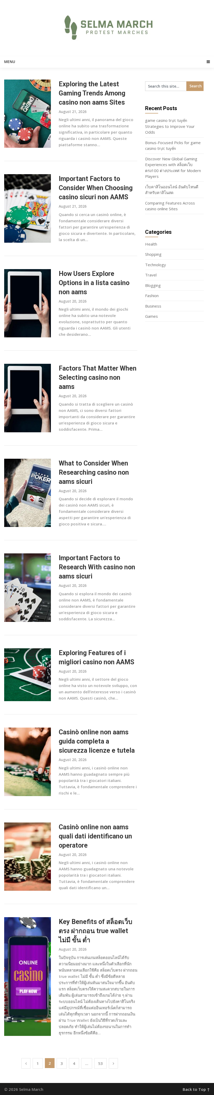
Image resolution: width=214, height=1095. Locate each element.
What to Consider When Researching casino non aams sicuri (94, 472)
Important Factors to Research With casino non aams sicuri (97, 567)
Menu (9, 61)
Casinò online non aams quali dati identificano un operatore (95, 836)
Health (151, 244)
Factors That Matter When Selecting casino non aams (97, 377)
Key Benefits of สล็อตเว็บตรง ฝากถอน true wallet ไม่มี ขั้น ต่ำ (95, 931)
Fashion (152, 295)
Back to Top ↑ (196, 1089)
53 (100, 1063)
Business (153, 306)
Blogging (153, 285)
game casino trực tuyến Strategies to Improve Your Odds (170, 126)
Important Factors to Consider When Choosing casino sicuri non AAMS (96, 188)
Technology (155, 264)
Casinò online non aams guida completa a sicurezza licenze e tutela (97, 741)
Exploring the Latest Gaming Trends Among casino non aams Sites (92, 93)
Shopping (153, 254)
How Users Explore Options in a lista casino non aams (94, 283)
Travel (151, 274)
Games (151, 316)
